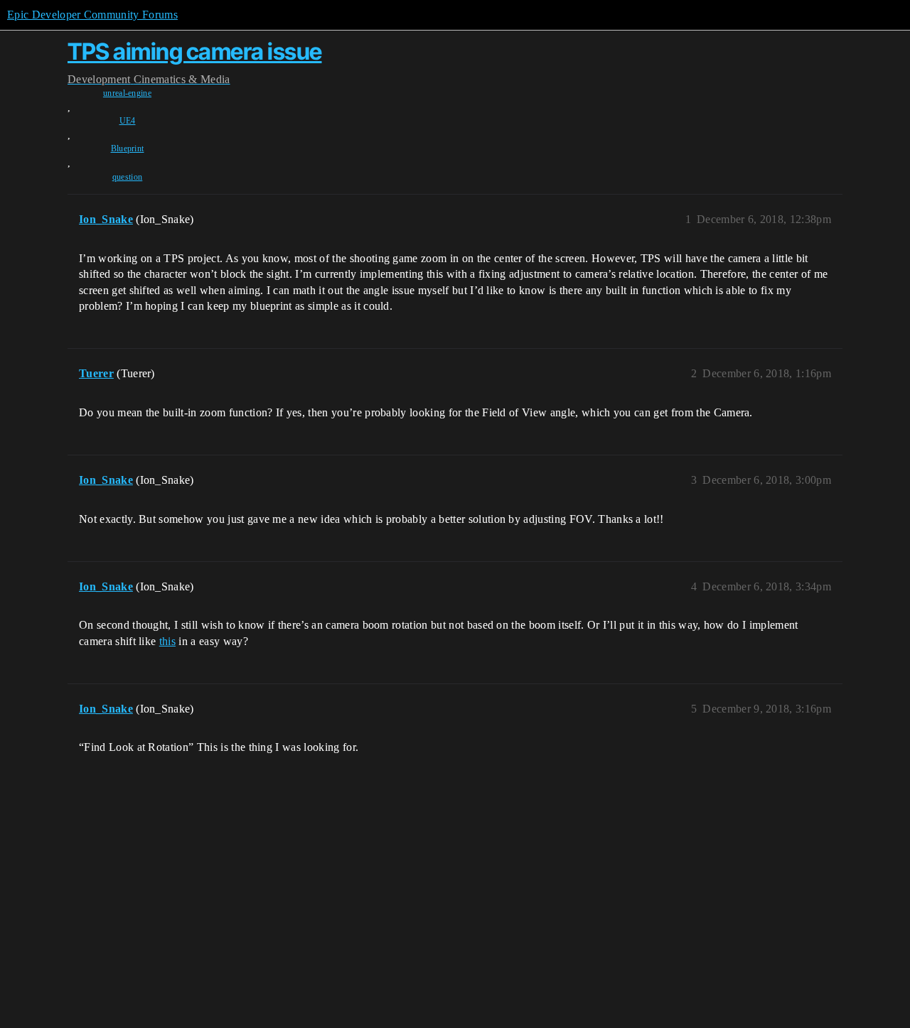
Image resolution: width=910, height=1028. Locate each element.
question (127, 177)
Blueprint (127, 148)
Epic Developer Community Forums (92, 15)
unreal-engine (127, 93)
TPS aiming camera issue (195, 51)
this (167, 641)
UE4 (127, 121)
